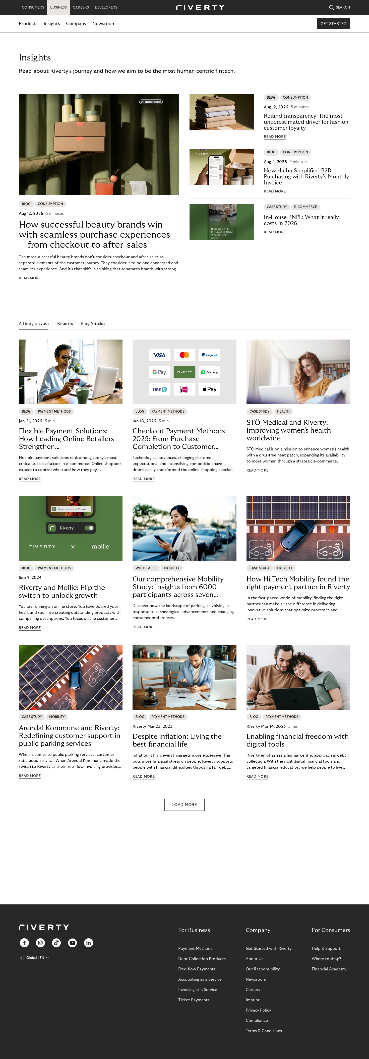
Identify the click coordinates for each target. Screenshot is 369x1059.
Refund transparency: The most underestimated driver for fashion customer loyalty (306, 122)
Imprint (253, 1000)
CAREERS (81, 7)
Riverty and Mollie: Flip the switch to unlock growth (62, 591)
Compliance (257, 1021)
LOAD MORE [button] (184, 805)
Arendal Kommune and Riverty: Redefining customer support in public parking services (69, 735)
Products (28, 23)
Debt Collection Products (202, 959)
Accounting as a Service (200, 979)
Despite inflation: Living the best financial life (177, 740)
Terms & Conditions (264, 1031)
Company (76, 23)
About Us (254, 959)
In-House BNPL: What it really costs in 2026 (301, 220)
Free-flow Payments (196, 969)
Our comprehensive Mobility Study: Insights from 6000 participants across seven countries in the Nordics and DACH (178, 587)
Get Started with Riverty (269, 949)
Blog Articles (93, 324)
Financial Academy (329, 969)
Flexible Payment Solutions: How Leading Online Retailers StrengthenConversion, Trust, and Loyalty (68, 439)
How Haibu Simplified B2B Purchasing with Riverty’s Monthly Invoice (306, 176)
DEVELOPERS (106, 7)
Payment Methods (195, 949)
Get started (334, 24)
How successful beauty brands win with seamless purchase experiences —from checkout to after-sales (94, 234)
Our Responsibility (263, 969)
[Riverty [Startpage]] (198, 8)
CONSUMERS (33, 7)
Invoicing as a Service (197, 990)
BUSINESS (58, 7)
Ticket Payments (193, 1000)
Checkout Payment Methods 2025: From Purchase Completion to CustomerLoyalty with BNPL (179, 439)
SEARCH (343, 7)
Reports (65, 324)
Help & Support (326, 949)
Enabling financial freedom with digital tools (298, 740)
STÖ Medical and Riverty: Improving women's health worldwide (289, 430)
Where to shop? (326, 959)
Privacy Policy (258, 1010)
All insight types (34, 324)
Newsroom (103, 23)
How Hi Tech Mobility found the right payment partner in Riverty (298, 583)
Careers (253, 990)
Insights (52, 23)
